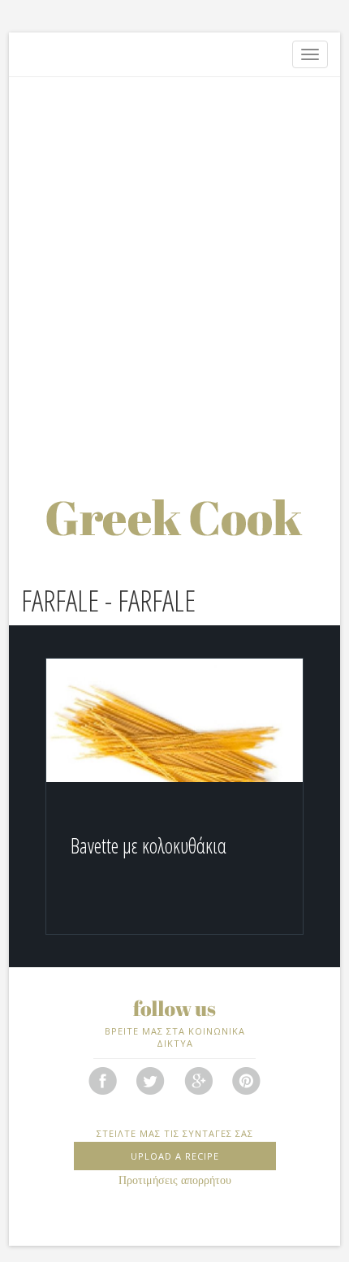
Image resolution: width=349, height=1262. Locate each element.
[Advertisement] (174, 268)
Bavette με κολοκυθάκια (148, 845)
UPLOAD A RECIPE (175, 1156)
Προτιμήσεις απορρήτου (174, 1180)
